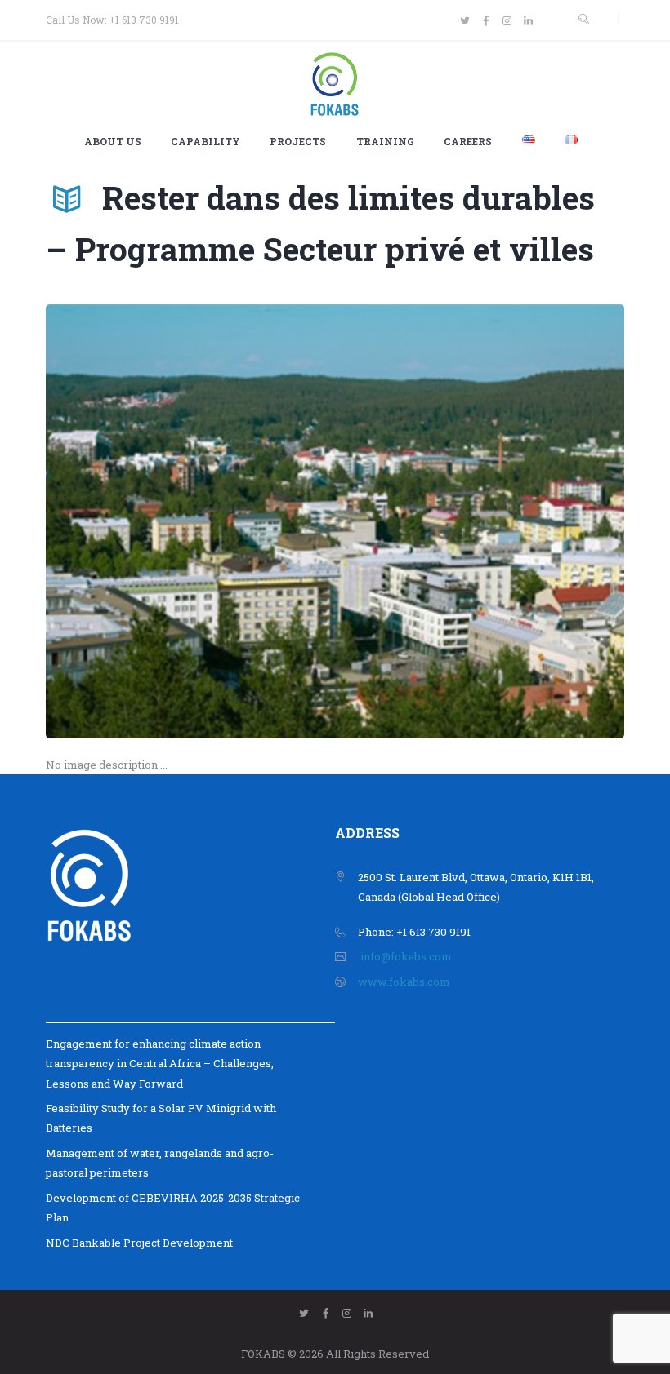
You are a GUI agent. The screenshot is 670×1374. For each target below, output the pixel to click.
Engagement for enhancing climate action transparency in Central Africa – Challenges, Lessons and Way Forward (160, 1063)
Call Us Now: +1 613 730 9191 (112, 19)
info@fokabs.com (406, 956)
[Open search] (583, 19)
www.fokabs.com (404, 981)
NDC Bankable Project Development (139, 1242)
